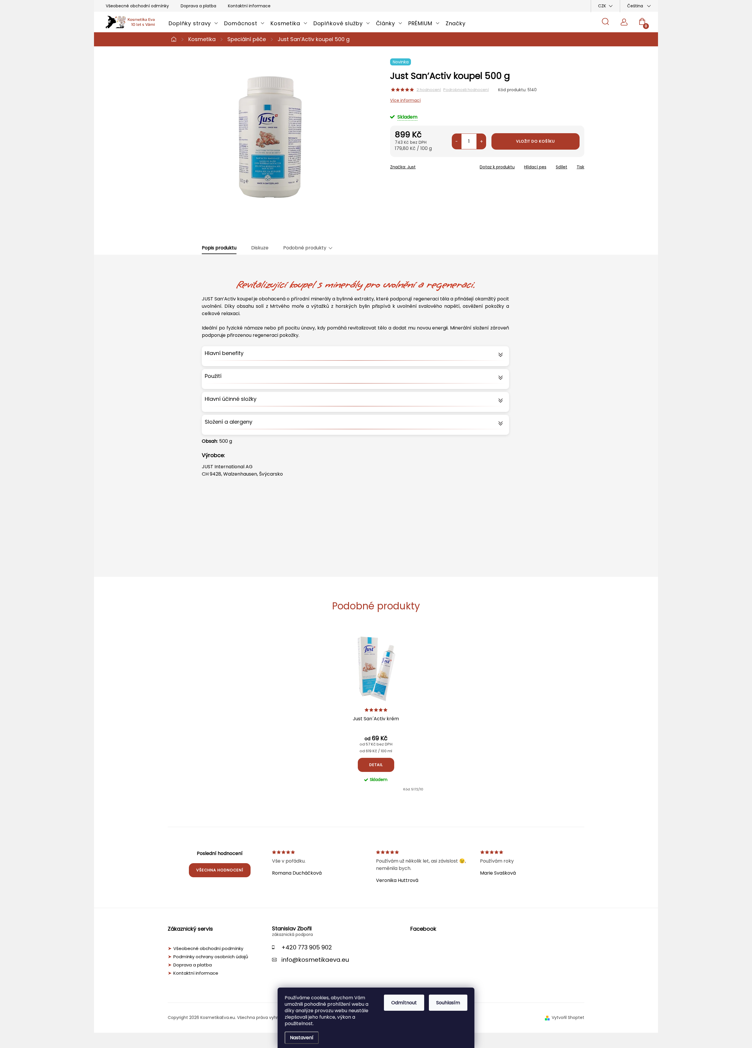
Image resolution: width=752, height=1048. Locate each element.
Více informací (405, 100)
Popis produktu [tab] (219, 248)
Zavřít (423, 165)
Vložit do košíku (535, 141)
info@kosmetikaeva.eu (315, 960)
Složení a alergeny (228, 421)
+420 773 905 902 (306, 947)
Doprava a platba (198, 6)
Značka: (403, 167)
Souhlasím (448, 1002)
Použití (213, 376)
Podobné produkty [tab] (304, 248)
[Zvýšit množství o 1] (481, 141)
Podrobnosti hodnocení (466, 89)
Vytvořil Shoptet (568, 1017)
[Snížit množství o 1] (456, 141)
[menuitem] (193, 23)
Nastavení (301, 1037)
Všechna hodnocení (219, 870)
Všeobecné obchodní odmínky (137, 6)
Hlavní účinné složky (230, 399)
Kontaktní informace (249, 6)
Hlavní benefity (224, 353)
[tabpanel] (376, 711)
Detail (376, 765)
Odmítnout (404, 1002)
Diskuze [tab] (259, 248)
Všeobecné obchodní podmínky (208, 948)
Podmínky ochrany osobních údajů (210, 956)
